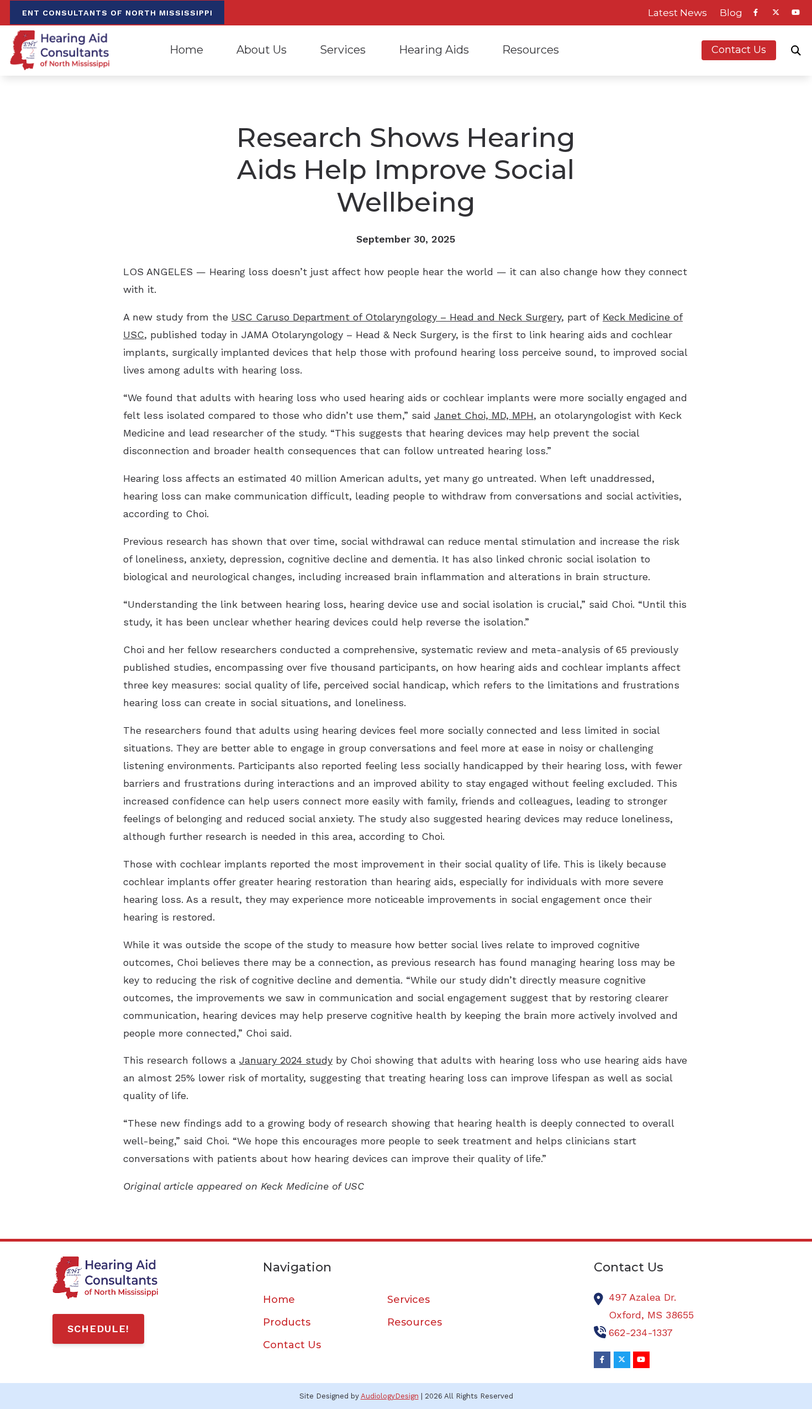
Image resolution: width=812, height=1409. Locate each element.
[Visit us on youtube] (795, 12)
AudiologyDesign (390, 1396)
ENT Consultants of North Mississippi (117, 12)
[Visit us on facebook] (755, 12)
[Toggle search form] (796, 50)
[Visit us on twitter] (775, 12)
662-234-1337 (641, 1332)
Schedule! (98, 1328)
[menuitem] (678, 12)
